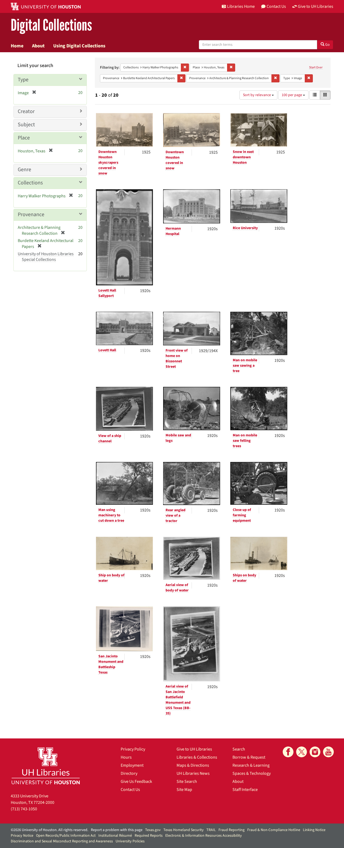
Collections (30, 183)
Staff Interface (245, 790)
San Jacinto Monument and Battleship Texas (110, 664)
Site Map (184, 790)
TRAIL (211, 830)
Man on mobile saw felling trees (245, 441)
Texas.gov (153, 830)
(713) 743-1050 (24, 809)
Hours (126, 757)
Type (23, 79)
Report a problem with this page (116, 830)
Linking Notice (314, 830)
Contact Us (130, 790)
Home (17, 45)
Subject (26, 124)
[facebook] (288, 752)
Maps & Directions (193, 765)
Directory (129, 773)
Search (238, 749)
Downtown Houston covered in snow (175, 160)
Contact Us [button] (276, 6)
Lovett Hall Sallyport (107, 293)
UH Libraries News (193, 773)
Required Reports (149, 835)
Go (327, 44)
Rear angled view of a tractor (175, 515)
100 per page (292, 95)
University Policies (130, 841)
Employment (132, 765)
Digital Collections (51, 25)
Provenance (31, 214)
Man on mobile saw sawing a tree (245, 366)
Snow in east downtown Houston (243, 157)
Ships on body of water (244, 578)
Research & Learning (251, 765)
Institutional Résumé (115, 835)
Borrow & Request (248, 757)
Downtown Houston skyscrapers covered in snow (108, 162)
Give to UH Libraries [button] (315, 6)
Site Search (187, 781)
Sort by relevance (257, 95)
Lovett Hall (107, 350)
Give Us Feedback (136, 781)
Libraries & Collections (197, 757)
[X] (301, 752)
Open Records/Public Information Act (66, 835)
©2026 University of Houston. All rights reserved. (49, 830)
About (38, 45)
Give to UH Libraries (194, 749)
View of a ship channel (109, 438)
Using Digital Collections (79, 45)
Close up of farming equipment (242, 515)
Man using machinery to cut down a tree (111, 515)
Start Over (315, 67)
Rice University (245, 228)
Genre (24, 169)
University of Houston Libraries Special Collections (46, 256)
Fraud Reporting (231, 830)
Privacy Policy (133, 749)
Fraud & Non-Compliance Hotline (273, 830)
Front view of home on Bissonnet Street (177, 358)
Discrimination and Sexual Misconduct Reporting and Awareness (62, 841)
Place (24, 138)
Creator (26, 111)
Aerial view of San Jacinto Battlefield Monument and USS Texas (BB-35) (178, 700)
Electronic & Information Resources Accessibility (203, 835)
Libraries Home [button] (241, 6)
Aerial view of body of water (177, 587)
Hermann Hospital (173, 231)
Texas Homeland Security (183, 830)
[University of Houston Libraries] (46, 766)
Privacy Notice (22, 835)
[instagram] (315, 752)
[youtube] (328, 752)
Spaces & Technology (251, 773)
